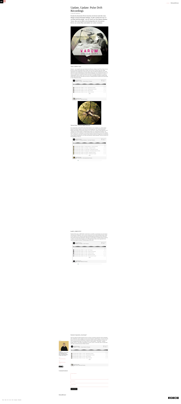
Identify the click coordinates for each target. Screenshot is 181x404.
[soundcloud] (178, 397)
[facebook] (169, 397)
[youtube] (176, 397)
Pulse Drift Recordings (62, 358)
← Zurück (167, 3)
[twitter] (171, 397)
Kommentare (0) (78, 13)
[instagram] (173, 397)
